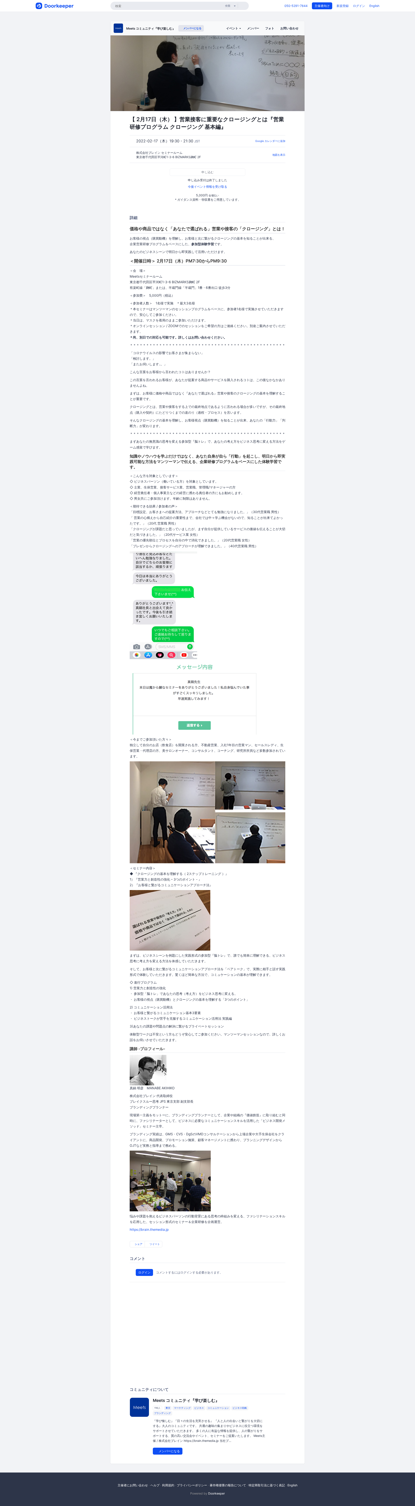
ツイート (154, 1244)
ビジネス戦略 (240, 1408)
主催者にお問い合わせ (133, 1485)
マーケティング (182, 1408)
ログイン (359, 6)
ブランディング (162, 1413)
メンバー (253, 28)
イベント (232, 28)
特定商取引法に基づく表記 (267, 1485)
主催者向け (322, 6)
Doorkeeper (216, 1493)
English (374, 6)
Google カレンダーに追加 (270, 141)
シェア (138, 1244)
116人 (157, 1408)
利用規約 (168, 1485)
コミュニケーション (218, 1408)
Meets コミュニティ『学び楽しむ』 (150, 28)
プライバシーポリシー (192, 1485)
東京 (168, 1408)
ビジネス (199, 1408)
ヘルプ (155, 1485)
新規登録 (343, 6)
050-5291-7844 (296, 6)
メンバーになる (192, 28)
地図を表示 (278, 154)
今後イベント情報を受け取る (207, 186)
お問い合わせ (289, 28)
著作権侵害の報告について (228, 1485)
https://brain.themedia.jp (149, 1230)
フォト (269, 28)
